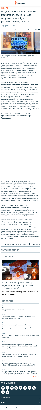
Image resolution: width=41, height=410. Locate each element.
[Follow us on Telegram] (25, 388)
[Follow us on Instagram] (16, 388)
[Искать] (34, 407)
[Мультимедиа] (7, 407)
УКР (25, 407)
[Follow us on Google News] (20, 388)
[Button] (19, 30)
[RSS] (34, 388)
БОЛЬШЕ (36, 376)
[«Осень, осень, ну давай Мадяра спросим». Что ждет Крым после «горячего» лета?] (20, 270)
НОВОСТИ (7, 301)
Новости (4, 8)
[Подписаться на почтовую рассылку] (7, 392)
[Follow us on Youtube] (12, 388)
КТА (16, 407)
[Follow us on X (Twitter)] (7, 388)
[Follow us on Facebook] (3, 388)
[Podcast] (3, 392)
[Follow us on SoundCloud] (29, 388)
